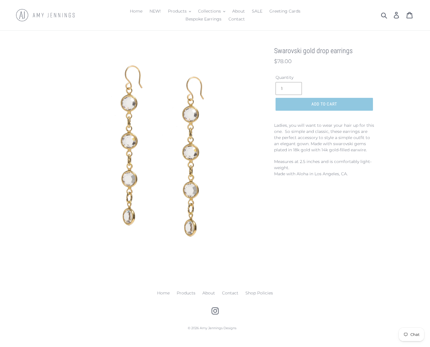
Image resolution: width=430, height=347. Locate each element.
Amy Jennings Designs (218, 328)
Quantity (284, 77)
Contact (230, 293)
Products (186, 293)
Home (163, 293)
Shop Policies (259, 293)
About (208, 293)
